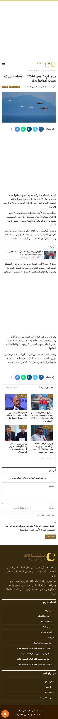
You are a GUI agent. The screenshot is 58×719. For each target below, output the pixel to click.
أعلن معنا (49, 687)
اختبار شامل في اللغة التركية (42, 643)
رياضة (50, 638)
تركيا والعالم (22, 396)
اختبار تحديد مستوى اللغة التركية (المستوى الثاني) (33, 665)
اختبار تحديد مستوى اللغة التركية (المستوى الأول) (33, 648)
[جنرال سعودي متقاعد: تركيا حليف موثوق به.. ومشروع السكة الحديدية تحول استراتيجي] (42, 433)
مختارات (5, 86)
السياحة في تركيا (46, 632)
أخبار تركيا (48, 611)
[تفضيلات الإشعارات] (5, 714)
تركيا (50, 396)
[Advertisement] (29, 31)
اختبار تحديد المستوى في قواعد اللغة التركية (35, 654)
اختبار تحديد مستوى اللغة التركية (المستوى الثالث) (33, 659)
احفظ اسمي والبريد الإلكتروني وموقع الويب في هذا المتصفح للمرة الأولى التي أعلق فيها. (30, 528)
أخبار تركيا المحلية (14, 86)
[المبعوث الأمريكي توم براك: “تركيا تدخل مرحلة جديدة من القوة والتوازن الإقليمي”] (16, 402)
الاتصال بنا (48, 692)
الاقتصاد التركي (45, 622)
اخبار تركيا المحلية (44, 616)
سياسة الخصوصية (46, 698)
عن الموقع (48, 682)
